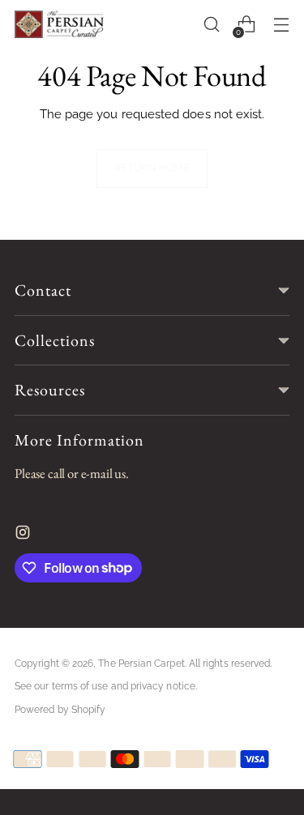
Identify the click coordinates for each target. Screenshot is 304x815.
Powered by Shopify (60, 709)
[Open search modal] (211, 24)
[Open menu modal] (281, 24)
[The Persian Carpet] (59, 24)
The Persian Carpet (141, 663)
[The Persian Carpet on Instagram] (24, 536)
